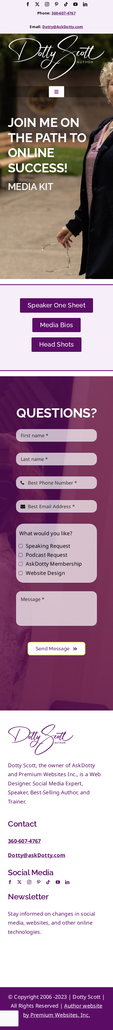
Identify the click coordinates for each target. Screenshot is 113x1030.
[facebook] (28, 4)
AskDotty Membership (54, 563)
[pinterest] (56, 4)
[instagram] (47, 4)
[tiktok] (66, 4)
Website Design (45, 572)
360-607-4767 (64, 13)
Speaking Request (48, 545)
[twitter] (37, 4)
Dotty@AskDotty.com (62, 26)
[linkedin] (85, 4)
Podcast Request (46, 554)
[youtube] (75, 4)
